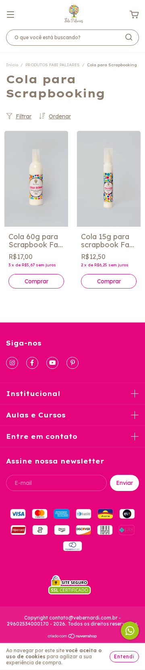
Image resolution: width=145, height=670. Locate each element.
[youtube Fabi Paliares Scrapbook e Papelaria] (52, 363)
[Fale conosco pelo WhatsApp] (130, 631)
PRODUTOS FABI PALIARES (52, 64)
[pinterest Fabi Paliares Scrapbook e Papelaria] (72, 363)
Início (12, 64)
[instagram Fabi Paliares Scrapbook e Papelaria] (12, 363)
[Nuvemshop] (73, 637)
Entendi (124, 656)
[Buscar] (129, 37)
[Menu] (10, 14)
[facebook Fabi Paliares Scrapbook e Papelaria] (32, 363)
